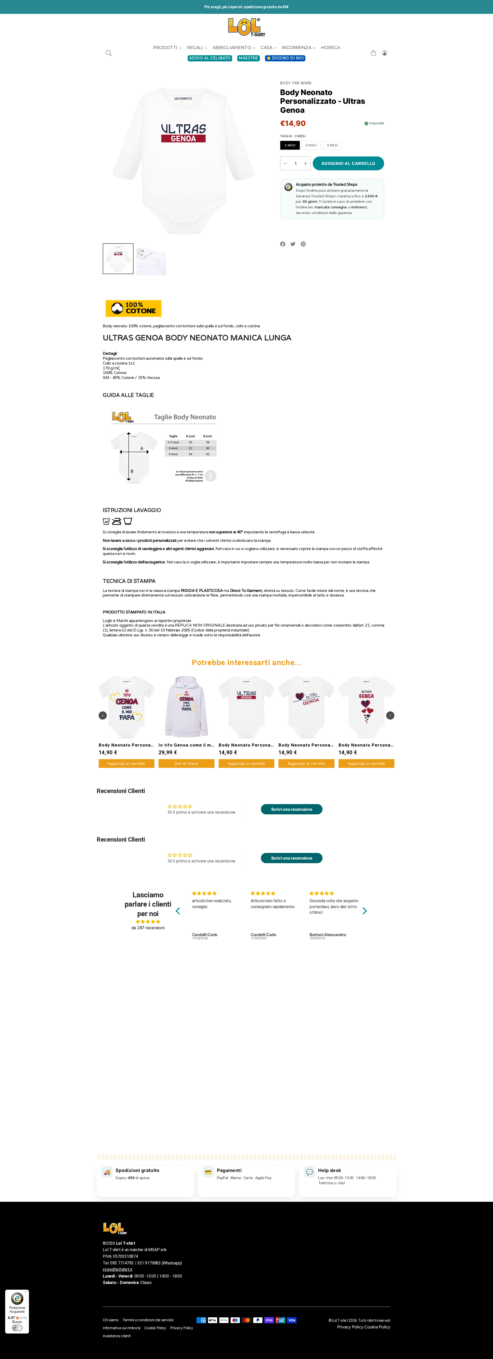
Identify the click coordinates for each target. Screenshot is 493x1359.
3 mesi (290, 145)
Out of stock (126, 763)
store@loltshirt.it (117, 1269)
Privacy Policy (181, 1328)
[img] (148, 921)
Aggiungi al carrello (186, 763)
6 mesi (311, 145)
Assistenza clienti (117, 1336)
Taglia (293, 136)
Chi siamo (110, 1320)
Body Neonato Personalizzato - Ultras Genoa (209, 745)
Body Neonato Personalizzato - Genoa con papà (392, 745)
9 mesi (332, 145)
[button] (109, 53)
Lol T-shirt (340, 1320)
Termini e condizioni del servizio (148, 1320)
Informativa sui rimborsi (121, 1328)
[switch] (17, 1328)
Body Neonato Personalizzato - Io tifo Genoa (269, 745)
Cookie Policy (155, 1328)
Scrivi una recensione (291, 809)
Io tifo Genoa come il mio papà (133, 745)
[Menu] (26, 1293)
